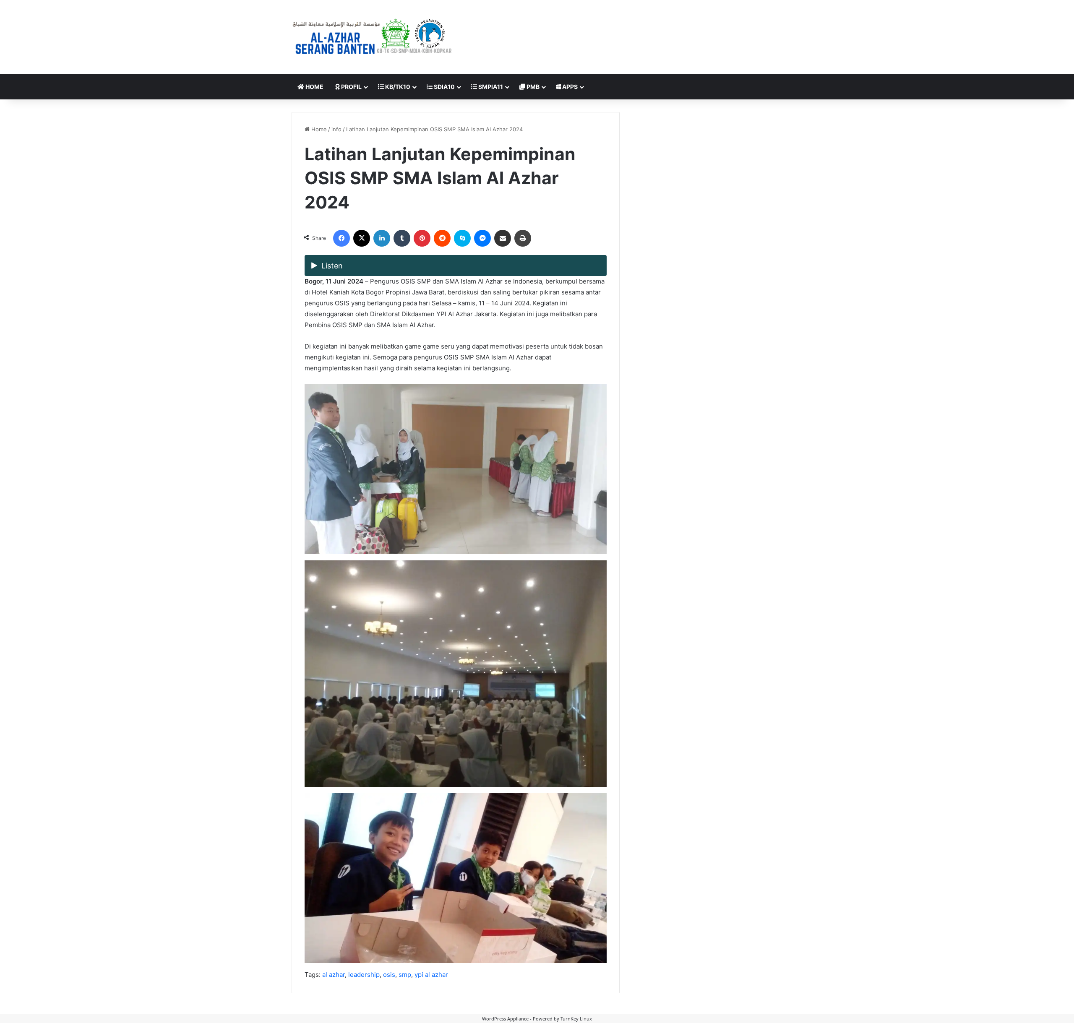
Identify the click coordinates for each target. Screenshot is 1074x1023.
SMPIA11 (490, 86)
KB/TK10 (397, 86)
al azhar (333, 975)
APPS (569, 86)
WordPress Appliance (505, 1018)
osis (389, 975)
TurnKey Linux (576, 1018)
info (336, 129)
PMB (532, 86)
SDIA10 (444, 86)
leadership (364, 975)
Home (318, 129)
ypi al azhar (431, 975)
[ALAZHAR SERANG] (373, 37)
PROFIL (351, 86)
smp (405, 975)
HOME (313, 86)
